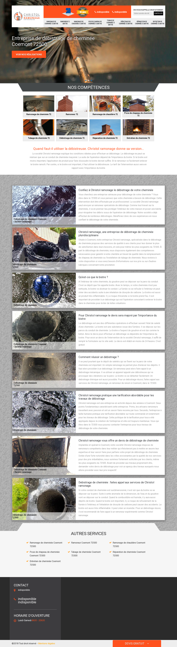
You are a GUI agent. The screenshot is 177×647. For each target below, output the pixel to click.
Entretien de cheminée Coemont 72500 (45, 563)
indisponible (102, 12)
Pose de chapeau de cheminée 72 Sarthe (95, 23)
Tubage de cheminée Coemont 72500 (86, 554)
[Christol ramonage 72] (26, 16)
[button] (85, 80)
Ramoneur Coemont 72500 (84, 542)
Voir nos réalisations (29, 54)
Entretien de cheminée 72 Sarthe (157, 23)
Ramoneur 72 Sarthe (65, 23)
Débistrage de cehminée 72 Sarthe (125, 23)
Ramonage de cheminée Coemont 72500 (46, 544)
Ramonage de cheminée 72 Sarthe (51, 23)
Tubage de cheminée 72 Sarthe (110, 22)
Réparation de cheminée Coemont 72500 (129, 554)
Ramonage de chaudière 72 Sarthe (79, 23)
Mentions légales (46, 643)
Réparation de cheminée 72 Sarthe (142, 23)
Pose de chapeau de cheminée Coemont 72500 (45, 554)
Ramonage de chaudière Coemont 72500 (129, 544)
